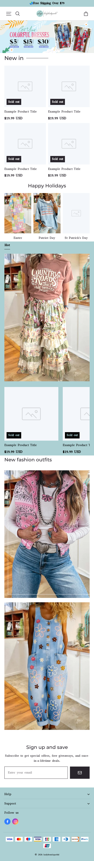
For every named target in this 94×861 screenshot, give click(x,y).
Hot (7, 245)
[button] (8, 13)
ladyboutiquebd (51, 854)
